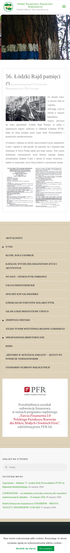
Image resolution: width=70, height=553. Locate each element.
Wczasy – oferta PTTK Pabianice (26, 277)
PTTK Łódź (33, 88)
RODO (9, 346)
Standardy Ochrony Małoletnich (28, 367)
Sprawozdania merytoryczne (25, 337)
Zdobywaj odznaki (18, 320)
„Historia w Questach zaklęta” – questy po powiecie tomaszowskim (34, 357)
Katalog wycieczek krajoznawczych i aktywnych (31, 266)
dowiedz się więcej (25, 548)
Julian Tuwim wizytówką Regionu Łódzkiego (35, 329)
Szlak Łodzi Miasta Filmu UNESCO (27, 311)
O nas (9, 247)
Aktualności (14, 238)
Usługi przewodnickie (20, 285)
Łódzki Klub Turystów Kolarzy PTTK (30, 303)
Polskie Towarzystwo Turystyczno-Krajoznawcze (35, 5)
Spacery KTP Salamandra (22, 294)
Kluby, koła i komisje (20, 255)
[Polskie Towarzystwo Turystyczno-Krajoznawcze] (8, 6)
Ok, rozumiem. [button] (45, 548)
